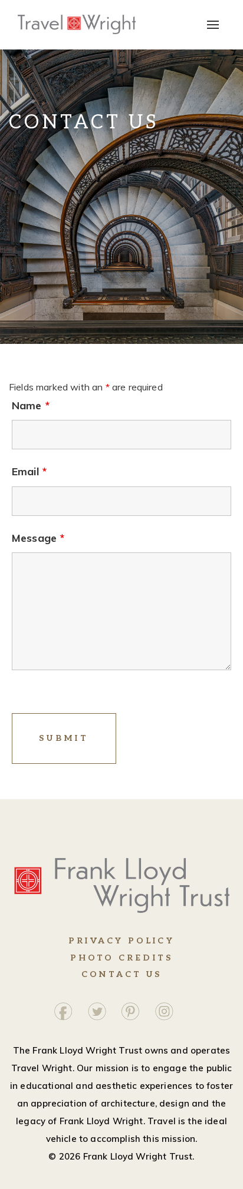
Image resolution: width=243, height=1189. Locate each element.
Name (31, 406)
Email (29, 472)
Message (38, 538)
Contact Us (121, 974)
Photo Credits (121, 958)
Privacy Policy (121, 941)
